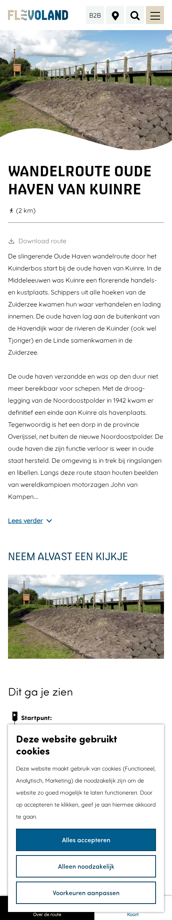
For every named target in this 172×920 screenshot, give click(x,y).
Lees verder (25, 520)
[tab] (86, 147)
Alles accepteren (86, 839)
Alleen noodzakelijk (86, 866)
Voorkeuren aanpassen (86, 892)
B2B (95, 15)
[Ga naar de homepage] (38, 15)
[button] (135, 495)
